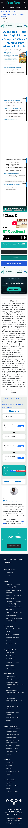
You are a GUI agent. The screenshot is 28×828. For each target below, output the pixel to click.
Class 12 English (10, 668)
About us (10, 809)
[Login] (24, 2)
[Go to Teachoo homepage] (13, 2)
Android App (9, 572)
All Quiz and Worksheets (14, 263)
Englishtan (9, 782)
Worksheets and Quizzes (13, 637)
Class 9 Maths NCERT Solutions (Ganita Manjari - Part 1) (14, 701)
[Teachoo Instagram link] (12, 800)
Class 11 (12, 7)
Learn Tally (9, 768)
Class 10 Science (10, 655)
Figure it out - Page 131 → (14, 481)
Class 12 (4, 7)
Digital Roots (8, 416)
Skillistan (8, 640)
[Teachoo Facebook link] (7, 800)
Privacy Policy (9, 813)
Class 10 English (10, 659)
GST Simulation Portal (12, 644)
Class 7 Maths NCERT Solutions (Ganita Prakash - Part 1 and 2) (14, 684)
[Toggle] (3, 2)
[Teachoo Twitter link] (16, 800)
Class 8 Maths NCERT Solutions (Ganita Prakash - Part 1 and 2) (14, 693)
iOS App (8, 575)
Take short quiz (14, 257)
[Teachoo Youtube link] (20, 800)
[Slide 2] (12, 549)
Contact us (17, 809)
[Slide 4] (18, 549)
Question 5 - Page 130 (14, 470)
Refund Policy (19, 813)
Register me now (14, 546)
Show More (14, 392)
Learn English (9, 762)
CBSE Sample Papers (12, 791)
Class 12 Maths (10, 665)
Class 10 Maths (10, 652)
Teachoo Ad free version (12, 634)
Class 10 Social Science (12, 662)
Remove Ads (14, 252)
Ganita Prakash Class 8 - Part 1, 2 (9, 12)
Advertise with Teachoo (14, 815)
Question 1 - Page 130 (13, 426)
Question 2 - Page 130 (11, 436)
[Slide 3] (15, 549)
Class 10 (19, 7)
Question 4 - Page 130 (13, 458)
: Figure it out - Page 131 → (14, 245)
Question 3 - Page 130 (13, 446)
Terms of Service (14, 811)
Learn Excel (9, 765)
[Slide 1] (10, 549)
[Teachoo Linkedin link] (14, 803)
